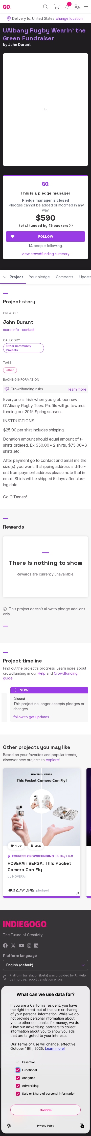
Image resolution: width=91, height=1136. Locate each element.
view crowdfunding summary (46, 254)
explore (52, 760)
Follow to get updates (31, 717)
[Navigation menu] (86, 7)
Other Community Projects (18, 348)
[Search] (45, 7)
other (10, 370)
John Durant (19, 44)
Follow (45, 236)
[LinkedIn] (36, 946)
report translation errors (45, 979)
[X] (13, 946)
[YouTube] (21, 946)
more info (11, 329)
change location (69, 18)
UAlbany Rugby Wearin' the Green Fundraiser (44, 34)
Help (42, 673)
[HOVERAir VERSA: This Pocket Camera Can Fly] (41, 807)
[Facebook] (5, 946)
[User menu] (76, 6)
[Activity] (67, 7)
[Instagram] (29, 946)
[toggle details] (79, 895)
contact (28, 329)
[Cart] (56, 7)
